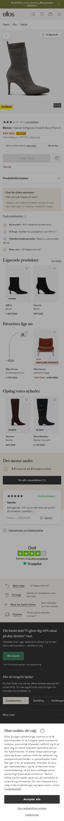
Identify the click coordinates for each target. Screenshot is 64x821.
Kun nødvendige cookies (32, 808)
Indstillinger (32, 814)
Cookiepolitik (12, 788)
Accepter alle (32, 799)
